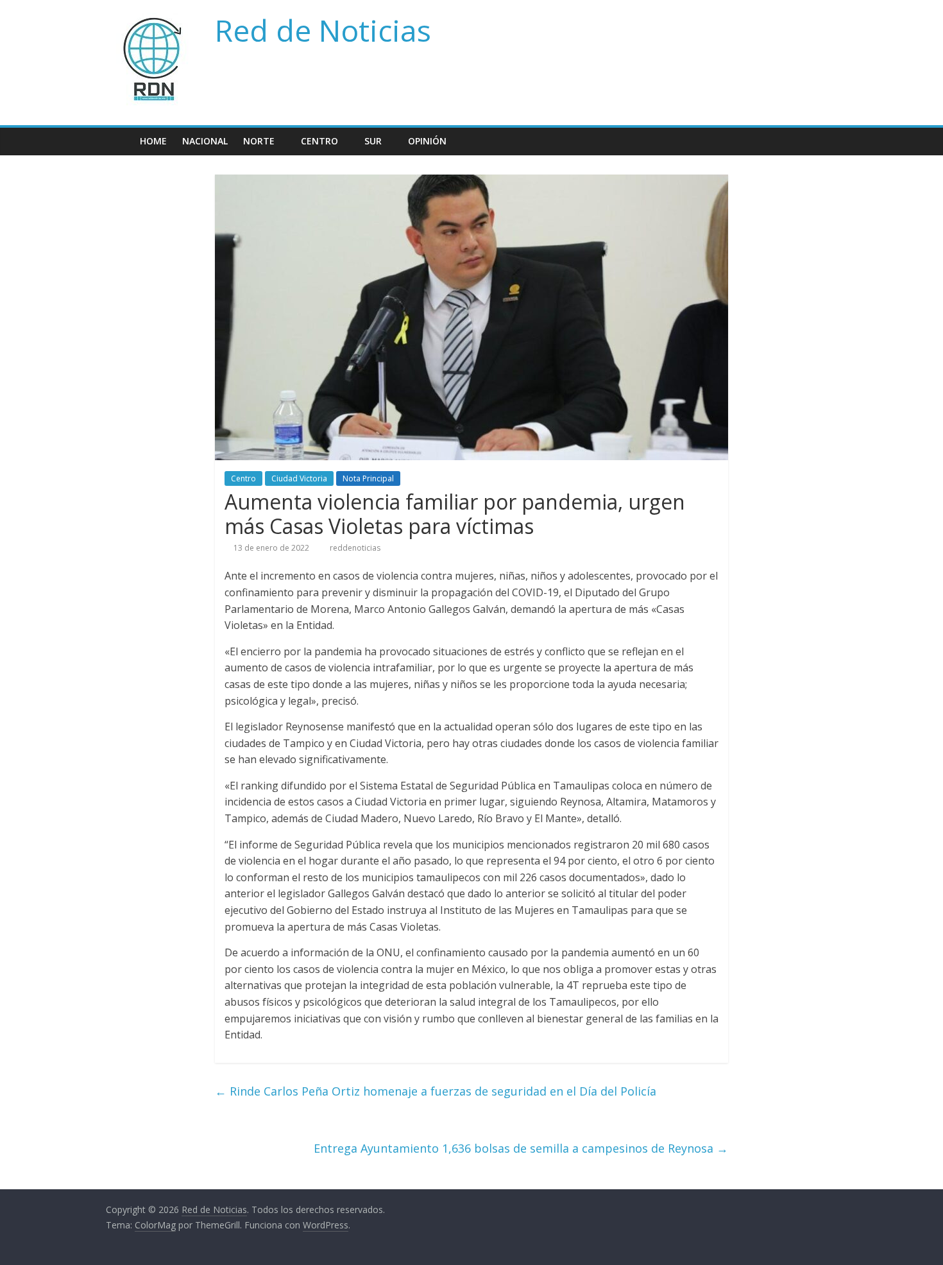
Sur (373, 141)
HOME (153, 141)
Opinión (427, 141)
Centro (319, 141)
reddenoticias (355, 547)
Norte (259, 141)
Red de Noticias (323, 30)
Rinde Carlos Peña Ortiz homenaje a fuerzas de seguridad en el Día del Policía (435, 1091)
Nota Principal (368, 478)
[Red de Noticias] (119, 141)
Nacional (205, 141)
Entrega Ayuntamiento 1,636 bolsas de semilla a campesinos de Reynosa (521, 1148)
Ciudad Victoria (299, 478)
